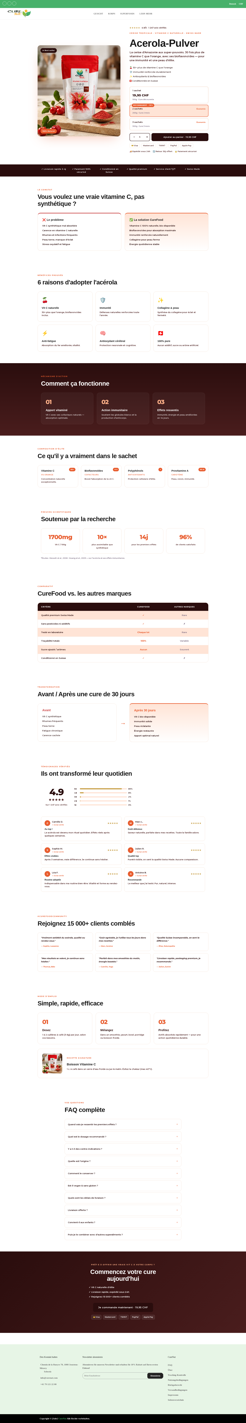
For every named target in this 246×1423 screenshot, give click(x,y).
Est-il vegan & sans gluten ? (123, 1186)
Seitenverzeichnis (176, 1400)
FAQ (170, 1365)
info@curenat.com (49, 1378)
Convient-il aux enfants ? (123, 1222)
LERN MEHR (146, 14)
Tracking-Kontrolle (177, 1375)
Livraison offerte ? (123, 1210)
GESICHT (98, 14)
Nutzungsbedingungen (178, 1380)
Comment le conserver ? (123, 1173)
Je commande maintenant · (123, 1307)
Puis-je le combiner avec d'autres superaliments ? (123, 1235)
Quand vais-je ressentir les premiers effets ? (123, 1124)
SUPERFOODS (127, 14)
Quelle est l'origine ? (123, 1161)
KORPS (111, 14)
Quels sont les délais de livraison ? (123, 1198)
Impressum (173, 1395)
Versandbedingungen (177, 1390)
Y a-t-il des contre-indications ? (123, 1149)
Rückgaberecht (175, 1385)
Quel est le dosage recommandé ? (123, 1136)
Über (170, 1370)
